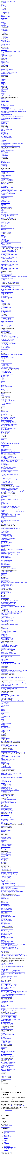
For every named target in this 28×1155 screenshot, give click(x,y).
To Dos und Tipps (5, 981)
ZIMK (2, 141)
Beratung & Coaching (6, 222)
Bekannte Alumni (5, 365)
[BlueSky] (4, 1153)
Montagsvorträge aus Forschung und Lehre (11, 695)
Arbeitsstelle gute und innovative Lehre (10, 285)
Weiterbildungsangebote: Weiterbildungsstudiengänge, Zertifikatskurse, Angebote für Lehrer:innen (14, 671)
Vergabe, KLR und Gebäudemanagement (11, 242)
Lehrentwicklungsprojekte (7, 656)
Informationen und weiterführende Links (11, 773)
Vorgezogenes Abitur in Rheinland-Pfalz (10, 486)
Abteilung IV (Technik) (6, 269)
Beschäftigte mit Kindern (7, 189)
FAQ (2, 500)
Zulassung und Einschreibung (8, 916)
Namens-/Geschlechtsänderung (8, 527)
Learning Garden (5, 32)
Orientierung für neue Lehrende (8, 646)
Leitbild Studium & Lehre (7, 638)
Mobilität (3, 710)
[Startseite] (8, 1)
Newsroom (3, 780)
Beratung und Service (6, 664)
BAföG (2, 115)
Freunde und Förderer (6, 449)
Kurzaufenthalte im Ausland (7, 995)
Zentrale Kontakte (5, 1127)
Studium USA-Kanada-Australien (9, 987)
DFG (2, 758)
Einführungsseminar (5, 881)
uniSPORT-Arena (5, 346)
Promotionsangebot (5, 915)
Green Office (4, 36)
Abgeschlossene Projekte (7, 340)
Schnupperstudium (5, 464)
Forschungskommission (6, 788)
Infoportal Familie (5, 183)
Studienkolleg (4, 496)
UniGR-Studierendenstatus (7, 1034)
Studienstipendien (5, 580)
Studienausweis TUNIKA (7, 542)
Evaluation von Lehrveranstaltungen (9, 645)
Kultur (2, 719)
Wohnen (3, 709)
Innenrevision (4, 50)
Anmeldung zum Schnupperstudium (9, 474)
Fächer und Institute (5, 62)
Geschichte (3, 19)
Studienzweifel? (4, 543)
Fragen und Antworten (6, 1054)
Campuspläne (4, 402)
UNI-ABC (3, 518)
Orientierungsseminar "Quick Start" (9, 872)
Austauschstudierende (6, 877)
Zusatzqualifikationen (6, 557)
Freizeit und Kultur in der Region (9, 945)
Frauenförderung (5, 178)
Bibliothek (3, 140)
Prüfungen (3, 64)
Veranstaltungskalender (6, 386)
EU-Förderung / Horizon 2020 (8, 1017)
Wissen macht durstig (6, 471)
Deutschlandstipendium (6, 367)
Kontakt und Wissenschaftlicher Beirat (10, 948)
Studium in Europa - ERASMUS (9, 984)
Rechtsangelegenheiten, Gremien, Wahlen (11, 51)
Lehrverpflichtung (5, 642)
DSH (2, 205)
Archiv (2, 395)
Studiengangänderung (6, 534)
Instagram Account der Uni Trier (9, 461)
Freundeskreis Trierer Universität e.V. (10, 368)
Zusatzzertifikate (5, 429)
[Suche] (15, 1086)
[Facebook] (2, 1153)
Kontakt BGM (4, 153)
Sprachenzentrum (5, 197)
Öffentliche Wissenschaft (7, 698)
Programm (3, 439)
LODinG (3, 755)
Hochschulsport (4, 157)
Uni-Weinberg (4, 37)
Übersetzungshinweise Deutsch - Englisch (11, 1019)
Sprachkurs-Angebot (6, 201)
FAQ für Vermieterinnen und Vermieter (10, 895)
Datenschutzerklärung (6, 1079)
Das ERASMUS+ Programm (8, 1013)
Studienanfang (4, 503)
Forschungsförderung (6, 738)
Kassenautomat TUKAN (7, 536)
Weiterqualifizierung (6, 830)
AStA (2, 211)
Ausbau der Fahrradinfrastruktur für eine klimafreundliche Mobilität (10, 338)
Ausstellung (3, 25)
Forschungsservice (5, 286)
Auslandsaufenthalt (5, 561)
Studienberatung (5, 904)
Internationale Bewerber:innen (8, 492)
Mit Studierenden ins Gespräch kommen (10, 452)
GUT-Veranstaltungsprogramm (8, 799)
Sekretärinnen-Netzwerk (7, 297)
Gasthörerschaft (4, 694)
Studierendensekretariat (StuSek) (9, 254)
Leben (2, 706)
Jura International (5, 101)
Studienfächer (4, 427)
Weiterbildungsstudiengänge (7, 673)
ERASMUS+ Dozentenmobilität (9, 1015)
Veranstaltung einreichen (7, 440)
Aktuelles (3, 77)
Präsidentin (3, 52)
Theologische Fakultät (6, 136)
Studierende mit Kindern (7, 187)
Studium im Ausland (6, 979)
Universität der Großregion (7, 374)
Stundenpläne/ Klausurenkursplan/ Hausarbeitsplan (13, 111)
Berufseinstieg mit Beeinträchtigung (9, 624)
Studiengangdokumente (6, 644)
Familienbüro (4, 144)
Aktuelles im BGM (5, 148)
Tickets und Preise (5, 162)
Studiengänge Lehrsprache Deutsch (9, 488)
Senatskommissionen (6, 311)
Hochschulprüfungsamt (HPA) (8, 251)
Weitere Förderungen (6, 809)
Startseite (3, 5)
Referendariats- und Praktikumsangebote (11, 118)
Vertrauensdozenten (5, 787)
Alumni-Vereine (4, 364)
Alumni (2, 94)
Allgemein (3, 79)
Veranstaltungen (4, 858)
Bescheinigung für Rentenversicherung (10, 528)
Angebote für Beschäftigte (7, 150)
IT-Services (6, 1135)
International (4, 859)
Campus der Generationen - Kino (9, 696)
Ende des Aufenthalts (6, 887)
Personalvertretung (5, 166)
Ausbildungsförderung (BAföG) (8, 568)
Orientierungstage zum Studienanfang (10, 507)
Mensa (5, 1133)
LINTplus (3, 660)
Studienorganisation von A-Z (8, 524)
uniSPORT (3, 335)
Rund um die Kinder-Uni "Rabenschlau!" (11, 443)
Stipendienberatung (5, 587)
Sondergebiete (4, 236)
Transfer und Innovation (6, 294)
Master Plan (3, 593)
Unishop (6, 1138)
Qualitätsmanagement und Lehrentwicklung (11, 663)
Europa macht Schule (6, 983)
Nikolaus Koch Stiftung (6, 746)
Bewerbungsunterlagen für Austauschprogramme (13, 994)
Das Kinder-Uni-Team (6, 447)
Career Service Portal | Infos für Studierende (11, 612)
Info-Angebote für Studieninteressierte (10, 460)
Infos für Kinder (5, 445)
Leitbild (2, 15)
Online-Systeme (4, 692)
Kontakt (3, 194)
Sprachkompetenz (5, 1066)
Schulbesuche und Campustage (8, 457)
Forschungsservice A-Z (6, 767)
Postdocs (3, 841)
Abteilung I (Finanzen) (6, 232)
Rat (1, 816)
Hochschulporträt (5, 12)
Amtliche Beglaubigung (6, 482)
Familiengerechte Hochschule (8, 193)
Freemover (3, 899)
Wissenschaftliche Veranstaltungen (9, 745)
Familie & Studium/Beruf (7, 180)
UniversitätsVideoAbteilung (7, 215)
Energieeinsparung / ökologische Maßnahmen (12, 354)
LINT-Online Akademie (6, 1059)
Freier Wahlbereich (5, 431)
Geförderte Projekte (5, 371)
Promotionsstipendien (6, 581)
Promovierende (4, 833)
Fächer (2, 80)
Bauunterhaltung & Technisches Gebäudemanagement (14, 276)
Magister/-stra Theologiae (7, 425)
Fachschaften (4, 212)
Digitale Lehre (4, 635)
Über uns (3, 1052)
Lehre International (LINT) (7, 1056)
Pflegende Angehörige (6, 191)
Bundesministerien (5, 760)
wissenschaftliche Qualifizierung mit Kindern (12, 190)
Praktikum (3, 563)
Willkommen (4, 1047)
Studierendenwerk (5, 375)
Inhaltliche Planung (5, 1005)
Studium (3, 82)
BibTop (2, 350)
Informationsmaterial (6, 1020)
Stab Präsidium (4, 45)
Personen (3, 104)
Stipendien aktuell (5, 578)
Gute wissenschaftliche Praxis (8, 769)
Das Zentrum (4, 200)
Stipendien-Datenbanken (7, 585)
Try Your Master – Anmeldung (8, 602)
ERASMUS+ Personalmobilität (8, 1016)
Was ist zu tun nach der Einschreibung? (10, 506)
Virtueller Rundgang (6, 403)
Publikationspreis (5, 806)
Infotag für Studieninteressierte (8, 453)
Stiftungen (3, 762)
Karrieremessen (4, 616)
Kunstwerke (4, 29)
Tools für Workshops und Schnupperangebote (12, 459)
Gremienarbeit (4, 306)
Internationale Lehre (5, 637)
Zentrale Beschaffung (6, 243)
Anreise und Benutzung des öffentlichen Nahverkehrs (14, 944)
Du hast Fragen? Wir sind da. (8, 605)
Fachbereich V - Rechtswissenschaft (9, 96)
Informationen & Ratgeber (7, 795)
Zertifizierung (4, 634)
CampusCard (4, 669)
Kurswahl (3, 884)
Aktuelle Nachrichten (6, 1041)
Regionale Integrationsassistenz (8, 893)
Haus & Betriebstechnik (6, 274)
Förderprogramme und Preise (8, 649)
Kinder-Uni (3, 435)
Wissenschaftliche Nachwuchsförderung (10, 756)
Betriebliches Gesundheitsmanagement (10, 146)
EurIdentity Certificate (6, 1038)
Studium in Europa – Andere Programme (11, 985)
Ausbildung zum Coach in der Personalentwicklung (13, 682)
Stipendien (3, 575)
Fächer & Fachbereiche (9, 1131)
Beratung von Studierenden (7, 1065)
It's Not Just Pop (5, 964)
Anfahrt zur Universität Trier (8, 400)
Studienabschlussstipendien (7, 873)
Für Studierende (4, 1036)
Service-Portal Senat (6, 310)
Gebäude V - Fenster (6, 344)
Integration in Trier (5, 1022)
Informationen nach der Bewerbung (9, 890)
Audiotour (3, 23)
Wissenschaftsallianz (6, 372)
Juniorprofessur (4, 849)
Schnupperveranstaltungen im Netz (9, 470)
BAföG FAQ (4, 573)
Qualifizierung (4, 628)
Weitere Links (4, 1040)
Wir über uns (4, 164)
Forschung (3, 84)
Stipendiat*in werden (6, 592)
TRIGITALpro (4, 659)
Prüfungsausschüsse (5, 553)
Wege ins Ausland (5, 951)
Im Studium (3, 98)
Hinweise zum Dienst (6, 478)
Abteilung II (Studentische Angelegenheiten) (11, 247)
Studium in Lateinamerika (7, 990)
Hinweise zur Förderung (7, 749)
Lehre (2, 625)
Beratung (3, 728)
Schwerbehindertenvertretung (8, 171)
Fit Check (3, 596)
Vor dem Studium (5, 223)
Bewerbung (3, 475)
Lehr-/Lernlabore (5, 676)
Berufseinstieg (4, 621)
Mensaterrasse (4, 349)
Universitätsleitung (5, 41)
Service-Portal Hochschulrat (7, 317)
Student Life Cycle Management (9, 257)
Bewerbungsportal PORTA (7, 481)
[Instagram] (8, 1153)
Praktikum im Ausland (6, 997)
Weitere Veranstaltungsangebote (8, 802)
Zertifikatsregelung (5, 1070)
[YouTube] (6, 1153)
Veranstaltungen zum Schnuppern (9, 467)
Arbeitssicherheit (5, 48)
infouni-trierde (8, 1125)
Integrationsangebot (5, 905)
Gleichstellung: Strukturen (7, 179)
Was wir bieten (4, 262)
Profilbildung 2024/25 (6, 16)
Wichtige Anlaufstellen (6, 137)
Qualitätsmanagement (6, 293)
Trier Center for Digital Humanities (9, 214)
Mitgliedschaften (5, 376)
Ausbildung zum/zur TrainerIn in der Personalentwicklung (10, 685)
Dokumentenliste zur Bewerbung (9, 489)
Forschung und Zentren (6, 73)
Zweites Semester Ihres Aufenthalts (9, 888)
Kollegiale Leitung (5, 815)
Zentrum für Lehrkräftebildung (8, 218)
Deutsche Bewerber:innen (7, 484)
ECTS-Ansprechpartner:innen (8, 883)
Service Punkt (8, 1110)
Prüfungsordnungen (5, 556)
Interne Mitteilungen (6, 390)
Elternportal (3, 442)
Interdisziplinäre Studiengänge (8, 417)
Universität (3, 6)
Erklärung (3, 393)
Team (2, 822)
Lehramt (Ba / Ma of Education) (8, 422)
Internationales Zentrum (6, 1044)
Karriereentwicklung (6, 838)
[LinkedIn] (11, 1153)
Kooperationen (4, 820)
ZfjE (2, 102)
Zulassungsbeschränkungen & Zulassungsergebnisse (13, 491)
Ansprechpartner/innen (6, 246)
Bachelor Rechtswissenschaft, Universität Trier (12, 109)
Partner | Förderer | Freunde (7, 357)
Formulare (3, 574)
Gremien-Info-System (6, 307)
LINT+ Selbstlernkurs (6, 1068)
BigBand (3, 721)
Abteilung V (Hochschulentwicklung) (10, 282)
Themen (3, 351)
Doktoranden (4, 1002)
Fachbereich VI (4, 125)
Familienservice (4, 186)
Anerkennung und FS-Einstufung (9, 72)
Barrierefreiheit (4, 356)
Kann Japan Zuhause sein (7, 963)
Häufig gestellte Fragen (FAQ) (8, 947)
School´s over (4, 463)
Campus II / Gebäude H (6, 333)
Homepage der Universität (17, 1105)
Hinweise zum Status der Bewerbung (10, 479)
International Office (5, 253)
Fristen (2, 502)
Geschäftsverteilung (5, 44)
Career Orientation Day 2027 (8, 617)
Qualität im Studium (5, 539)
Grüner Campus (4, 26)
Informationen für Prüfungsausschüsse (10, 555)
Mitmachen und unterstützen (8, 1051)
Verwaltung (3, 229)
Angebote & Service (6, 175)
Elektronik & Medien (6, 275)
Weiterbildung (4, 666)
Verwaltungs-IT (4, 296)
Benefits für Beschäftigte (7, 265)
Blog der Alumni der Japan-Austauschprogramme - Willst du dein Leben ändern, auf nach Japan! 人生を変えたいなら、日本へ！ (14, 955)
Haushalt (3, 237)
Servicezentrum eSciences (7, 196)
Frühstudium (4, 450)
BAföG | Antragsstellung (7, 571)
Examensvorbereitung (6, 108)
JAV (2, 169)
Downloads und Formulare (7, 105)
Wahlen (2, 322)
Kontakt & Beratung (6, 766)
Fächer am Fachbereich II (7, 69)
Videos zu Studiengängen (7, 456)
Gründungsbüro (4, 155)
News (2, 378)
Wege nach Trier (5, 865)
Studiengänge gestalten (6, 648)
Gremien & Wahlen (5, 303)
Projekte (3, 1048)
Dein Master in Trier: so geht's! (8, 603)
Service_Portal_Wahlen (6, 325)
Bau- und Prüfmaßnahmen (7, 326)
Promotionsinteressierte (6, 826)
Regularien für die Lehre (7, 639)
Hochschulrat (4, 312)
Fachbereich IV (4, 86)
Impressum (3, 1055)
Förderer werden (5, 591)
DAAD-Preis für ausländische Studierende (11, 874)
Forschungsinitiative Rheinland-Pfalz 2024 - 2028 (13, 752)
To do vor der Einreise (6, 908)
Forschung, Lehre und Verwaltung (9, 1011)
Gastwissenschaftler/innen (7, 926)
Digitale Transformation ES (7, 662)
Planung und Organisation (7, 929)
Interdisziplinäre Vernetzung (7, 819)
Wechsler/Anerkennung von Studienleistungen (12, 116)
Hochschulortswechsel (6, 535)
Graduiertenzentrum (5, 154)
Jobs (2, 267)
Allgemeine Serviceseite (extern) (9, 261)
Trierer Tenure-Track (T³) (7, 810)
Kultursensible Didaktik (6, 1063)
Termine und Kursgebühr (7, 941)
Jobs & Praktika (4, 726)
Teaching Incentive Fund (7, 652)
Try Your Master (5, 598)
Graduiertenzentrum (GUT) (7, 792)
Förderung (3, 803)
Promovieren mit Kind (6, 808)
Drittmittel (3, 239)
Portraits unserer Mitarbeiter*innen (9, 264)
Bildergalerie (4, 438)
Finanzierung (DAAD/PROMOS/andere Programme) (14, 991)
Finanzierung (4, 831)
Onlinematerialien (5, 705)
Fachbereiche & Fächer (6, 55)
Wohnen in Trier (5, 898)
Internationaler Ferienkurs (7, 937)
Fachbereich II (4, 65)
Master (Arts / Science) (6, 420)
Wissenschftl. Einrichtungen (7, 228)
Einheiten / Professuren (6, 129)
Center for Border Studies (7, 1029)
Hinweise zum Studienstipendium (9, 751)
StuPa (2, 210)
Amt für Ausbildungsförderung (8, 250)
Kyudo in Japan (4, 969)
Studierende (3, 225)
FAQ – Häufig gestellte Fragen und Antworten (12, 891)
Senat (2, 308)
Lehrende (3, 226)
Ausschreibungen (5, 244)
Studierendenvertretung (6, 207)
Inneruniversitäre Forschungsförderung (10, 741)
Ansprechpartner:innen (6, 911)
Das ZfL (3, 221)
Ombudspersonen (5, 771)
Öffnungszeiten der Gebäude (8, 538)
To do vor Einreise (5, 931)
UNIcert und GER (5, 203)
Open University (5, 703)
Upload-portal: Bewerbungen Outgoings (10, 992)
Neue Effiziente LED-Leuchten (8, 336)
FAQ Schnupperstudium (7, 468)
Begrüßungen (4, 510)
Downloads (3, 1072)
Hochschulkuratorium (6, 318)
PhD (2, 497)
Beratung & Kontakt (6, 876)
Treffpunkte (3, 724)
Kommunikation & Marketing (8, 287)
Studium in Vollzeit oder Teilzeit (8, 428)
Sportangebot (4, 161)
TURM (2, 301)
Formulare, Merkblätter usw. (8, 278)
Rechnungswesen (5, 240)
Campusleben (4, 383)
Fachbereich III (4, 75)
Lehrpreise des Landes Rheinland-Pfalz (10, 655)
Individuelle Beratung (6, 632)
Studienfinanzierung (5, 566)
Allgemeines (4, 165)
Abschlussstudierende (6, 869)
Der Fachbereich (5, 68)
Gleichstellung (4, 172)
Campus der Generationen (7, 689)
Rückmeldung (4, 541)
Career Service (4, 609)
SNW (2, 300)
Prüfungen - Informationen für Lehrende (10, 552)
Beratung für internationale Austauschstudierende (13, 886)
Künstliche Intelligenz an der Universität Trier (12, 143)
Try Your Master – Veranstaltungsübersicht (11, 600)
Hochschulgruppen (5, 716)
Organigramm (4, 18)
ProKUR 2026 (4, 123)
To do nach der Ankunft (6, 909)
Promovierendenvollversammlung (9, 817)
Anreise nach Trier (5, 399)
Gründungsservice (5, 778)
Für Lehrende (4, 1037)
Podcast (2, 22)
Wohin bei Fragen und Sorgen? (8, 516)
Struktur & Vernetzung (6, 812)
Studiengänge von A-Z (6, 414)
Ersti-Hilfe (3, 517)
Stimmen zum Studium (6, 363)
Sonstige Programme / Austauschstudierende (11, 499)
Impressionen (4, 40)
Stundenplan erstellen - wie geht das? (10, 520)
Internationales (4, 133)
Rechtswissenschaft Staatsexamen (9, 424)
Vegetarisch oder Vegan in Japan (9, 976)
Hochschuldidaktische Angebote (8, 631)
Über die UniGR (5, 1027)
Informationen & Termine (7, 321)
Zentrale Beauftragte (6, 217)
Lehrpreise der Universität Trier (8, 653)
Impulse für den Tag (5, 151)
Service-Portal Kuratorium (7, 319)
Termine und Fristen (5, 906)
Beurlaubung (4, 529)
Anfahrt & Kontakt (5, 396)
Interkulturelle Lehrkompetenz (8, 1062)
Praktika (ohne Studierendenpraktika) (10, 268)
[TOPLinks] (4, 315)
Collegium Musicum (6, 723)
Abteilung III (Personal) (6, 258)
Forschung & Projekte (6, 134)
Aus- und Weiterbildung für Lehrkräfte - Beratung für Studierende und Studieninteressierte (14, 687)
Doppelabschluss (5, 531)
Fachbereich (4, 61)
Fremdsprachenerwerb (6, 560)
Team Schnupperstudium (7, 472)
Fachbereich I (4, 58)
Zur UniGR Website (6, 1042)
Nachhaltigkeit (4, 33)
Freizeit (2, 713)
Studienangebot (4, 100)
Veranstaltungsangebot (6, 618)
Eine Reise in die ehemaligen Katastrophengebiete (13, 972)
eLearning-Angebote (6, 801)
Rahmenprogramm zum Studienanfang (10, 514)
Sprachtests (3, 204)
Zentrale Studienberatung (7, 255)
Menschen (3, 385)
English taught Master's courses (8, 421)
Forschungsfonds (5, 744)
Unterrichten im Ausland (7, 1001)
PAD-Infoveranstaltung (6, 999)
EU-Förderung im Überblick (8, 759)
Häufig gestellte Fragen (6, 114)
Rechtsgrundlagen (5, 112)
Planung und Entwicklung (7, 292)
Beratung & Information (6, 829)
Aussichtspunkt (4, 30)
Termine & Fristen (5, 545)
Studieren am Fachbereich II (7, 70)
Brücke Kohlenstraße (6, 347)
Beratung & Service (5, 730)
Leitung (2, 235)
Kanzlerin (3, 54)
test (1, 1074)
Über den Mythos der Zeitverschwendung (11, 970)
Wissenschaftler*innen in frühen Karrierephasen (12, 823)
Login (2, 389)
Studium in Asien (5, 988)
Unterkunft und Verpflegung (8, 943)
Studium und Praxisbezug (7, 620)
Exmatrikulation (4, 532)
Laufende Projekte (5, 331)
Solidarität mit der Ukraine (7, 867)
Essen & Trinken (5, 712)
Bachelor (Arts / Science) (7, 418)
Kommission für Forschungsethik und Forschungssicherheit (10, 790)
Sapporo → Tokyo (5, 977)
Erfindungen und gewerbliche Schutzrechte (11, 777)
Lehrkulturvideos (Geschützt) (8, 1069)
